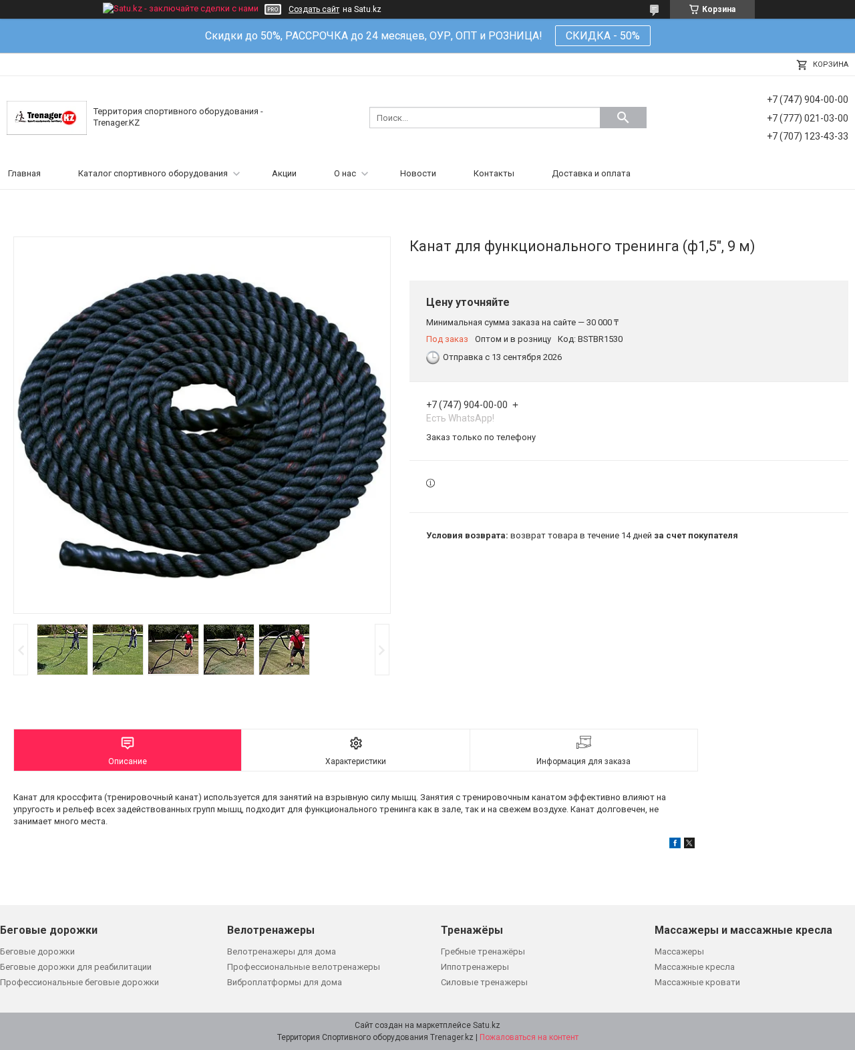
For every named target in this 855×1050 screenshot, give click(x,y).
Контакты (494, 173)
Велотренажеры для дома (281, 951)
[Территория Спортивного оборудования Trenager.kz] (47, 117)
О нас (345, 173)
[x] (689, 845)
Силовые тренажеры (484, 982)
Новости (418, 173)
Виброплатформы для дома (284, 982)
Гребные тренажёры (483, 951)
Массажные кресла (695, 967)
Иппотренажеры (475, 967)
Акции (284, 173)
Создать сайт (314, 9)
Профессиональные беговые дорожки (79, 982)
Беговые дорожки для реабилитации (76, 967)
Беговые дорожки (37, 951)
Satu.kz (486, 1025)
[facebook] (675, 845)
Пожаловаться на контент (529, 1037)
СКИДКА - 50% (603, 35)
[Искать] (623, 117)
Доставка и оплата (591, 173)
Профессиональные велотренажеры (303, 967)
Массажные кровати (697, 982)
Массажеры (679, 951)
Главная (24, 173)
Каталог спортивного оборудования (153, 173)
